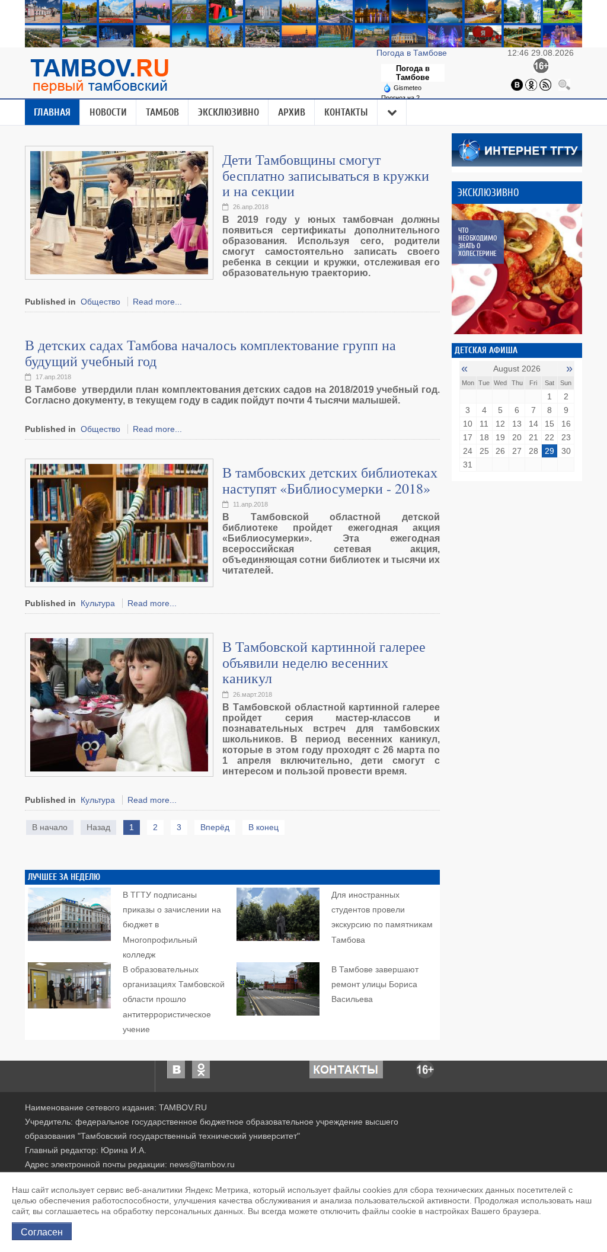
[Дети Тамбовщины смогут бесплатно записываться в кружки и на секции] (119, 212)
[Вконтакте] (517, 84)
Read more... (157, 301)
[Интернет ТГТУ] (517, 149)
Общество (100, 301)
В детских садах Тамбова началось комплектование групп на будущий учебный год (210, 352)
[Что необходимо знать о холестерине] (517, 269)
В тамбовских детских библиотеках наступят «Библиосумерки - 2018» (329, 480)
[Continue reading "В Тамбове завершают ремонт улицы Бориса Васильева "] (278, 986)
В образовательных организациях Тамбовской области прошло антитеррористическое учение (174, 999)
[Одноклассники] (531, 84)
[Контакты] (346, 1069)
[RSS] (545, 84)
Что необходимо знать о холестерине (477, 241)
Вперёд (214, 827)
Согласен (42, 1231)
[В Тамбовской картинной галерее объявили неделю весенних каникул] (119, 704)
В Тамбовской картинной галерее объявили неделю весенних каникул (324, 662)
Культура (98, 603)
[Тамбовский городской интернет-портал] (99, 76)
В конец (263, 827)
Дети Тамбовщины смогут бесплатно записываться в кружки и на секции (325, 175)
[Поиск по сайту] (564, 84)
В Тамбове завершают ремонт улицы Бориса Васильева (374, 984)
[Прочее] (392, 113)
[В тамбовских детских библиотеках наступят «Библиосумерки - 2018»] (119, 522)
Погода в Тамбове (412, 52)
